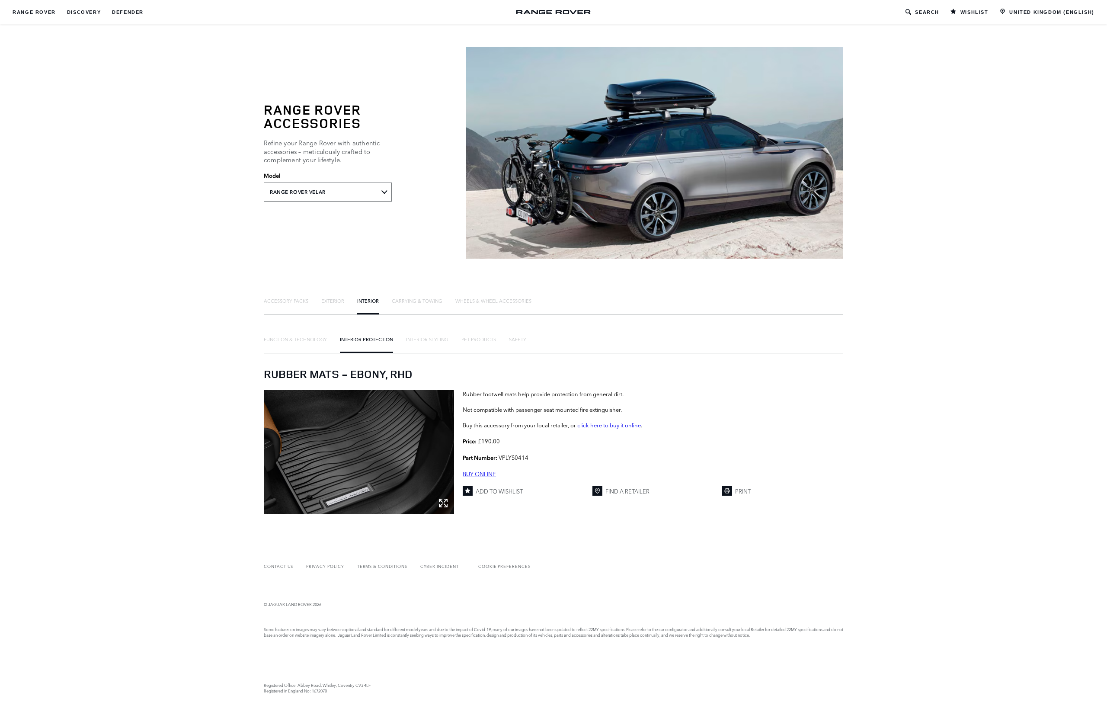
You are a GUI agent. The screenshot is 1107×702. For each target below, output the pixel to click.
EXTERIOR (332, 300)
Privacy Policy (325, 566)
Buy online (479, 474)
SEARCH (927, 12)
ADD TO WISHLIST (499, 491)
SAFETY (517, 339)
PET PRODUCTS (478, 339)
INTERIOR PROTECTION (366, 339)
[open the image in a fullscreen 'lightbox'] (359, 452)
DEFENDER (128, 12)
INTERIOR (368, 300)
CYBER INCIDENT (439, 566)
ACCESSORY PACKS (286, 300)
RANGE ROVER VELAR (298, 192)
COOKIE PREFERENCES (504, 566)
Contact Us (278, 566)
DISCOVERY (84, 12)
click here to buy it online (609, 425)
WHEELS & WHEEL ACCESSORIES (493, 300)
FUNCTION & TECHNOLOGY (295, 339)
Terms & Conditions (382, 566)
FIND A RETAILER (627, 491)
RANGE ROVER (34, 12)
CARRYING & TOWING (417, 300)
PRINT (743, 491)
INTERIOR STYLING (427, 339)
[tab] (286, 300)
